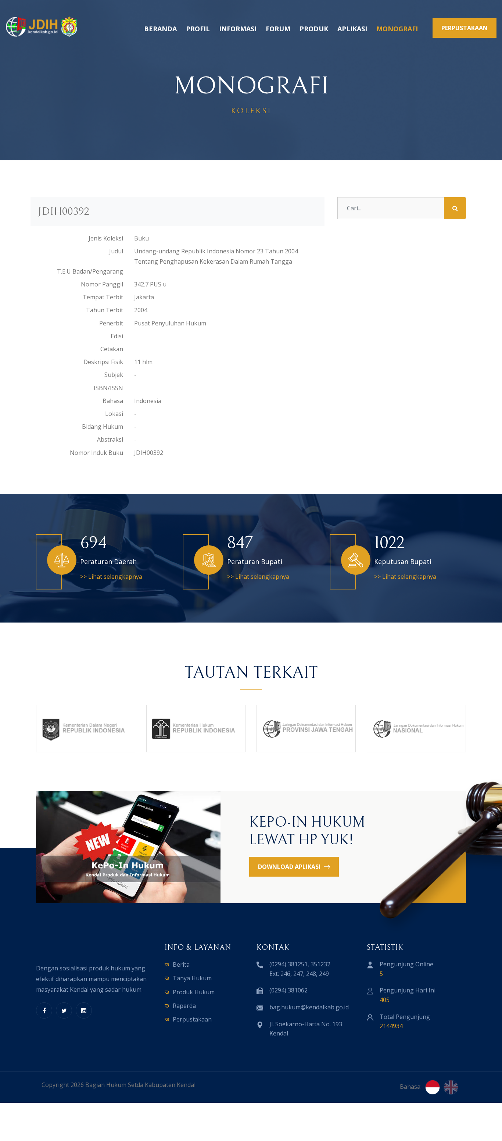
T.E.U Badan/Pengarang (90, 271)
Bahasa (113, 401)
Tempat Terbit (103, 297)
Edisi (117, 336)
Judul (116, 251)
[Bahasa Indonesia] (432, 1087)
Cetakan (111, 349)
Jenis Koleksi (106, 238)
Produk (314, 28)
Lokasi (114, 414)
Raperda (184, 1006)
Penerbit (111, 323)
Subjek (113, 375)
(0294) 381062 (288, 990)
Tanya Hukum (192, 978)
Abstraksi (110, 439)
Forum (278, 28)
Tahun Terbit (104, 310)
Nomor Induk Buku (96, 453)
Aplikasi (352, 28)
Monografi (397, 28)
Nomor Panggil (102, 284)
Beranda (160, 28)
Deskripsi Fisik (103, 362)
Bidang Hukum (102, 426)
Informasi (238, 28)
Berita (181, 964)
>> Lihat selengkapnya (111, 577)
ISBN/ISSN (108, 388)
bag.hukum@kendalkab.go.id (309, 1007)
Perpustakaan (192, 1019)
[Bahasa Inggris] (451, 1087)
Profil (198, 28)
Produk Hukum (194, 992)
